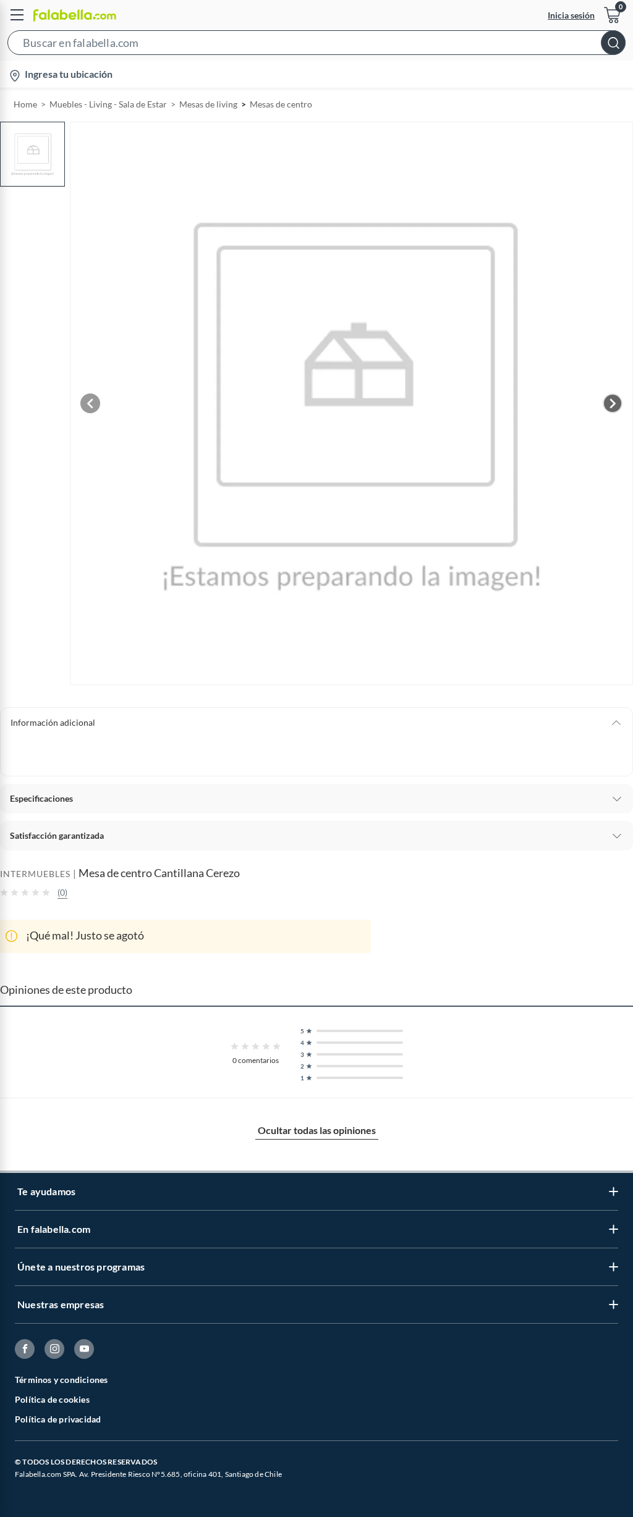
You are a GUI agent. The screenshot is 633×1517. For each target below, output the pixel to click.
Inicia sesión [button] (571, 15)
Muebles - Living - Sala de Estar (108, 104)
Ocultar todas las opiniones (317, 1130)
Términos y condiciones (61, 1379)
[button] (316, 45)
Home (25, 104)
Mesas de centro (281, 104)
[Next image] (612, 403)
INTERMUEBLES (35, 873)
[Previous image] (90, 403)
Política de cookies (52, 1399)
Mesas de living (208, 104)
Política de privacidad (58, 1419)
